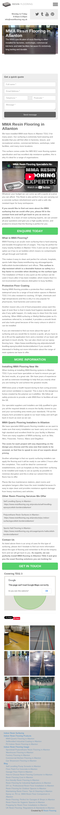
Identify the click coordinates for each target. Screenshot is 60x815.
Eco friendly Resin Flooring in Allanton (22, 780)
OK (46, 591)
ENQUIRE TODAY (30, 231)
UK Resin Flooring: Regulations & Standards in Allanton (30, 808)
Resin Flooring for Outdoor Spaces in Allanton (26, 788)
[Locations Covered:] (3, 4)
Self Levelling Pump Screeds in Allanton (23, 766)
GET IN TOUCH (30, 566)
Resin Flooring (49, 810)
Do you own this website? (19, 591)
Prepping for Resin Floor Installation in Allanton (26, 805)
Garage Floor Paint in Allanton (19, 772)
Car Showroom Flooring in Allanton (21, 761)
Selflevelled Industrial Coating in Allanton (24, 741)
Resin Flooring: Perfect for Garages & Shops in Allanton (30, 799)
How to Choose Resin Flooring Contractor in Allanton (29, 774)
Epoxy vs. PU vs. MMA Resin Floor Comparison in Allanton (28, 795)
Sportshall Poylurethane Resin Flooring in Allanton (28, 750)
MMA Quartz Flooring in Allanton (20, 738)
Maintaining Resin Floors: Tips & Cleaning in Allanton (29, 791)
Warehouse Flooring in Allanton (19, 752)
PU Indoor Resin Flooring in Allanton (22, 744)
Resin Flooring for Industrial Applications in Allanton (28, 783)
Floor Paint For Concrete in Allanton (21, 769)
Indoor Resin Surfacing (14, 733)
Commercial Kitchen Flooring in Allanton (23, 758)
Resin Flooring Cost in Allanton (19, 777)
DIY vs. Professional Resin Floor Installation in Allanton (30, 786)
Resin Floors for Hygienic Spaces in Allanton (25, 802)
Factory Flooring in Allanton (18, 755)
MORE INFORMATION (30, 359)
